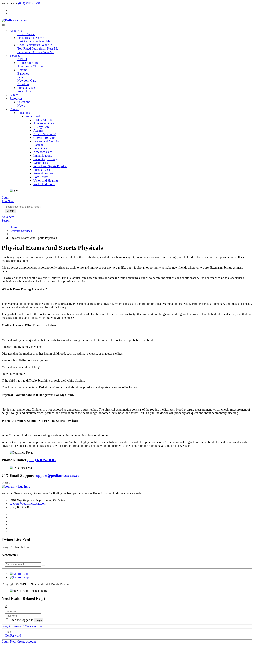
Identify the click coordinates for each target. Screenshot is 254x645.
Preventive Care (43, 173)
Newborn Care (26, 80)
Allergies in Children (30, 66)
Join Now (8, 201)
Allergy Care (41, 127)
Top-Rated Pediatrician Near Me (37, 48)
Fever (21, 77)
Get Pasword (13, 635)
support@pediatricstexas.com (59, 475)
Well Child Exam (44, 184)
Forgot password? (13, 626)
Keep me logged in (21, 620)
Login (5, 197)
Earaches (23, 73)
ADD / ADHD (42, 120)
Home (13, 227)
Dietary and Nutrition (46, 141)
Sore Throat (24, 91)
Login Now (9, 641)
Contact (14, 109)
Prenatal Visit (41, 169)
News (21, 105)
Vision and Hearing (45, 180)
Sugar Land (32, 116)
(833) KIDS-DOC (29, 3)
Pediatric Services (21, 231)
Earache (38, 144)
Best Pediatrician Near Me (33, 41)
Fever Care (40, 148)
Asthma (22, 70)
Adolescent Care (27, 62)
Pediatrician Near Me (30, 37)
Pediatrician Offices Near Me (35, 52)
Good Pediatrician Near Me (34, 45)
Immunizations (42, 155)
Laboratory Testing (45, 159)
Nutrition (23, 84)
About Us (16, 30)
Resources (16, 98)
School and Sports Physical (50, 166)
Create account (34, 626)
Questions (23, 102)
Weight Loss (41, 162)
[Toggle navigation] (3, 25)
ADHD (22, 59)
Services (15, 55)
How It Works (26, 34)
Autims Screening (44, 134)
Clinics (14, 95)
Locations (23, 112)
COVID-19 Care (44, 137)
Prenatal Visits (26, 87)
